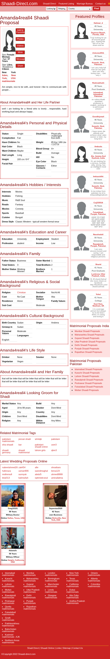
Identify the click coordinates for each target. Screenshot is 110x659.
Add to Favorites (20, 31)
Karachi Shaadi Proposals (87, 373)
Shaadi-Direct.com (19, 3)
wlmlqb (38, 439)
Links (58, 648)
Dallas (10, 518)
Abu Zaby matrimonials (72, 596)
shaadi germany (6, 451)
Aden (5, 75)
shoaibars (56, 467)
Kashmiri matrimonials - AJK (11, 636)
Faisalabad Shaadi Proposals (89, 387)
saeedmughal (41, 471)
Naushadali (98, 234)
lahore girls (40, 450)
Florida (96, 34)
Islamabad (98, 92)
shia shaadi (7, 445)
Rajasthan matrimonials (29, 608)
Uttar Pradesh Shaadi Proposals (90, 342)
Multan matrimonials (8, 591)
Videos (20, 46)
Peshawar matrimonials (8, 602)
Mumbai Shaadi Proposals (87, 331)
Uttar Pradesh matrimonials (31, 591)
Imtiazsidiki (98, 176)
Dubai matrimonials (72, 591)
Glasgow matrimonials (51, 596)
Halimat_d (98, 23)
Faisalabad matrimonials (9, 613)
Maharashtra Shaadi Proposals (89, 335)
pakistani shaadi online (41, 446)
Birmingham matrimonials (52, 579)
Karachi (95, 62)
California (19, 560)
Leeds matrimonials (51, 591)
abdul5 (38, 474)
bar (20, 445)
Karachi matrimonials (8, 579)
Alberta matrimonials (94, 579)
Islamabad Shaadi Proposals (88, 369)
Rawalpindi (98, 244)
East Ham (98, 304)
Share (20, 66)
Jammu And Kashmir (99, 157)
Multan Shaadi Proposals (87, 390)
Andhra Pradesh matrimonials (75, 602)
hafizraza (6, 471)
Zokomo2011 (98, 53)
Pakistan (98, 64)
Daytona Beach (98, 33)
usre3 (54, 445)
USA (23, 518)
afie (36, 467)
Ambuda (98, 146)
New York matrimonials (72, 574)
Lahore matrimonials (8, 585)
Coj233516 (98, 203)
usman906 (24, 471)
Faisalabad (98, 212)
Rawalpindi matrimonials (9, 596)
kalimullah (23, 478)
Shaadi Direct (49, 4)
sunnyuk (23, 474)
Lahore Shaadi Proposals (87, 376)
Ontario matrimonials (94, 574)
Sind (102, 62)
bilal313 (6, 478)
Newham (96, 306)
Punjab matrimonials (29, 602)
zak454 (22, 467)
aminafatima (57, 478)
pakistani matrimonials (8, 440)
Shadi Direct (33, 648)
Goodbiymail (98, 116)
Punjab (94, 214)
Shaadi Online (47, 648)
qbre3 (54, 450)
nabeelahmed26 (10, 467)
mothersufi (7, 474)
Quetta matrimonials (8, 608)
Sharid (98, 264)
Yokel (98, 294)
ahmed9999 (57, 474)
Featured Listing (66, 4)
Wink (20, 52)
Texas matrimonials (72, 579)
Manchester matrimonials (52, 585)
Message (20, 59)
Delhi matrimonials (29, 596)
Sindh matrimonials (8, 619)
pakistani (55, 439)
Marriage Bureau (85, 4)
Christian (21, 292)
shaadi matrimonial (24, 451)
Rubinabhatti (98, 83)
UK (102, 306)
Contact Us (77, 648)
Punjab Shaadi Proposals (87, 348)
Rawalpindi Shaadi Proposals (89, 380)
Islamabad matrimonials (8, 574)
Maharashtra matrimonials (30, 579)
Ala (92, 156)
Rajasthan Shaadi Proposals (88, 352)
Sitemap (67, 648)
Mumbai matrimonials (29, 574)
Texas (17, 518)
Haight (11, 560)
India (102, 158)
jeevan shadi (25, 439)
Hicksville (56, 518)
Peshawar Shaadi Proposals (88, 383)
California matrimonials (72, 585)
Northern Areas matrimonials (10, 641)
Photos (20, 39)
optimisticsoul (41, 478)
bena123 (55, 471)
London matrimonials (51, 574)
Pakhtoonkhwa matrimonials (10, 624)
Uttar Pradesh (98, 275)
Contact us (100, 4)
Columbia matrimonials (94, 585)
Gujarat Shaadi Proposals (87, 338)
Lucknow (95, 274)
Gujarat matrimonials (29, 585)
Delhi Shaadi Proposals (86, 345)
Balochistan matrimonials (9, 630)
